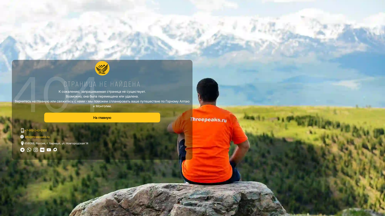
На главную (102, 118)
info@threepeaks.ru (37, 136)
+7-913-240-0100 (36, 130)
